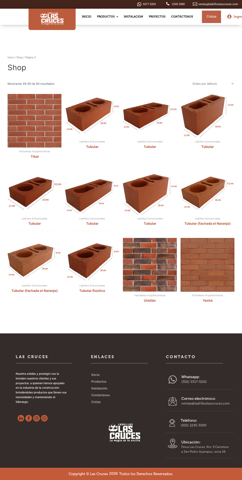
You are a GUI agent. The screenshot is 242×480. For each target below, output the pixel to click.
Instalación (99, 388)
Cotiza (96, 402)
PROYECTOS (157, 16)
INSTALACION (133, 16)
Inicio (11, 57)
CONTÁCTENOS (182, 16)
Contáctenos (100, 395)
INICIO (86, 16)
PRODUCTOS (106, 16)
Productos (98, 381)
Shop (19, 57)
